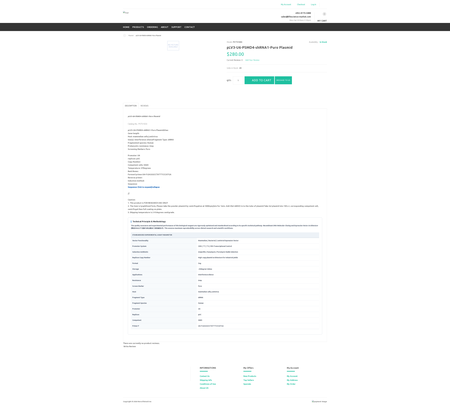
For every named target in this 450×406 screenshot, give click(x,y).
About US (204, 388)
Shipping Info (206, 380)
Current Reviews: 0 (235, 60)
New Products (249, 376)
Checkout (301, 4)
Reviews (144, 106)
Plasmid (130, 35)
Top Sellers (248, 380)
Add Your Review (252, 60)
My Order (291, 384)
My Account (286, 4)
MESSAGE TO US (283, 80)
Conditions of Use (208, 384)
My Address (292, 380)
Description (131, 106)
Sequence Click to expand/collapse (144, 187)
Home (124, 35)
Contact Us (205, 376)
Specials (247, 384)
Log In (313, 4)
